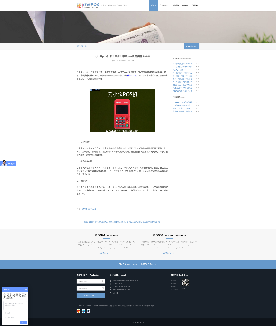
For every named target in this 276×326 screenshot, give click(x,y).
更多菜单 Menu (191, 46)
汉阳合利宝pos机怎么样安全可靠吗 (183, 85)
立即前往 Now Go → (106, 253)
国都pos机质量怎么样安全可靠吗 (183, 79)
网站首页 (154, 5)
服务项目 (185, 5)
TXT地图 (151, 306)
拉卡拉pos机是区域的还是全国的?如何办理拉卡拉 (143, 222)
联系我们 (195, 5)
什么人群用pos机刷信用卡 (181, 105)
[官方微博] (114, 293)
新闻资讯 (176, 5)
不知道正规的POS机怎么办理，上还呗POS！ (116, 5)
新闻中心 (83, 46)
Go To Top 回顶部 (138, 322)
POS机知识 (174, 290)
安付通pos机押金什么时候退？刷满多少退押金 (183, 111)
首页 (78, 46)
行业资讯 (173, 287)
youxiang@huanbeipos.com (121, 290)
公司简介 (173, 280)
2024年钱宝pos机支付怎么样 (182, 82)
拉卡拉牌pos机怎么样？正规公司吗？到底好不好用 (183, 76)
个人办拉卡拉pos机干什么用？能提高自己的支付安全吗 (183, 73)
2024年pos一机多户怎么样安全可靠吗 (183, 102)
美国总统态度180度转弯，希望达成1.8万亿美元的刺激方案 (183, 91)
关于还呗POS (164, 5)
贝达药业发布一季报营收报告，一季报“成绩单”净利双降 (183, 88)
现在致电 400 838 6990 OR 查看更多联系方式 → (138, 264)
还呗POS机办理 (89, 209)
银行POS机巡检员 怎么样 (181, 108)
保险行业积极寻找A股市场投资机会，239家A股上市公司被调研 (105, 222)
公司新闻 (173, 283)
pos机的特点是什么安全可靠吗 (183, 64)
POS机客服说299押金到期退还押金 (183, 67)
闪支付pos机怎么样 (179, 70)
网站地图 (146, 306)
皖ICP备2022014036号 (137, 306)
